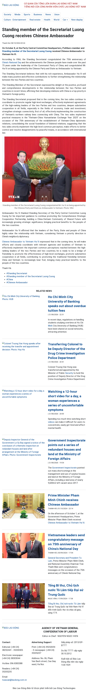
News (48, 14)
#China (9, 279)
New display (77, 19)
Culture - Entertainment (15, 19)
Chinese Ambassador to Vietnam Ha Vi (20, 241)
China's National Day (11, 62)
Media (17, 14)
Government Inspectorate (64, 467)
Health (47, 19)
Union (56, 14)
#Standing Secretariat (16, 273)
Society (7, 14)
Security (69, 373)
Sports (27, 14)
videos (51, 422)
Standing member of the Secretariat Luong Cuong (27, 51)
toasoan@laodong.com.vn (14, 680)
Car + (65, 19)
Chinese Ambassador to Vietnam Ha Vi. (66, 522)
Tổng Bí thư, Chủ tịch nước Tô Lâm (64, 603)
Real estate (35, 19)
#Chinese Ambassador (17, 282)
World (56, 19)
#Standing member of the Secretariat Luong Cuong (30, 276)
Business (38, 14)
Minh (50, 325)
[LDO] (23, 298)
